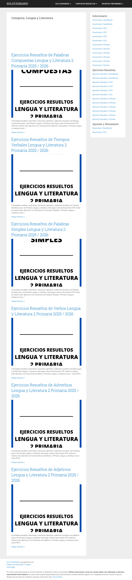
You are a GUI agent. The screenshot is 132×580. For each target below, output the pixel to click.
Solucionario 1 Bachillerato (102, 24)
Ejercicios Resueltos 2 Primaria (103, 115)
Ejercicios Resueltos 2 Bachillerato (105, 74)
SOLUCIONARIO (17, 3)
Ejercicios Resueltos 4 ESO (102, 82)
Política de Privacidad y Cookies (19, 565)
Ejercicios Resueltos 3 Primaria (103, 111)
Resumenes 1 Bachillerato (102, 128)
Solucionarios (62, 4)
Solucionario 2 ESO (99, 36)
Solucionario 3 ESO (99, 32)
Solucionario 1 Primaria (100, 65)
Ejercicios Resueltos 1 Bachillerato (105, 78)
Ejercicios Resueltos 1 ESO (102, 95)
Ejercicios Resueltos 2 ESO (102, 90)
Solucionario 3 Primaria (101, 57)
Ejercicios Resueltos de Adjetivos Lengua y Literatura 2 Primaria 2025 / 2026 (45, 475)
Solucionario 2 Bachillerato (102, 20)
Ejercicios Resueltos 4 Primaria (104, 107)
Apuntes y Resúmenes (111, 4)
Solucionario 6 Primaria (101, 45)
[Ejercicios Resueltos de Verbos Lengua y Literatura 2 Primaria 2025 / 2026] (46, 342)
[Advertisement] (46, 37)
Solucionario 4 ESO (99, 28)
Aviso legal (11, 567)
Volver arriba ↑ (57, 577)
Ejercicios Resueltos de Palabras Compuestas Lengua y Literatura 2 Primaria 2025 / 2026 (42, 60)
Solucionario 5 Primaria (101, 49)
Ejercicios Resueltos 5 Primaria (103, 103)
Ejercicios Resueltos (85, 4)
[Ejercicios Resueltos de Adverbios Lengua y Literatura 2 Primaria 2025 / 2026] (46, 424)
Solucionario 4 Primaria (101, 53)
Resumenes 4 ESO (99, 132)
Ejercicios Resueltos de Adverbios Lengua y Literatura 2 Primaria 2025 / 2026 (45, 390)
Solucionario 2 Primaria (101, 61)
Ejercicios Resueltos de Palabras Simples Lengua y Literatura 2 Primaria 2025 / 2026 (40, 229)
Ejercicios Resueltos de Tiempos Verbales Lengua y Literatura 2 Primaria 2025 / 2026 (40, 145)
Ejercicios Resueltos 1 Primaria (103, 119)
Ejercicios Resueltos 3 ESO (102, 86)
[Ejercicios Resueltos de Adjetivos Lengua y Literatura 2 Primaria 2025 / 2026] (46, 508)
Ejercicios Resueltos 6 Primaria (104, 99)
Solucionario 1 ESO (99, 41)
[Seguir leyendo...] (18, 132)
